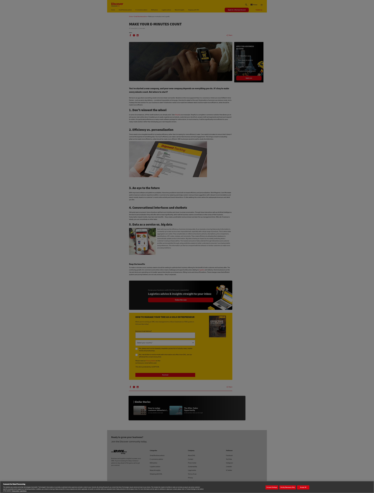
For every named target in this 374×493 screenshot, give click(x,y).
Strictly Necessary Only (287, 487)
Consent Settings (271, 487)
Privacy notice (15, 491)
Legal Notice (23, 491)
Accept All (303, 487)
